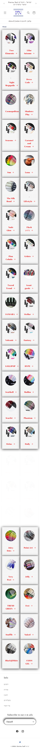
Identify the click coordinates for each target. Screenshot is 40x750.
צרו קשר (7, 705)
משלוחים (7, 700)
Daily (27, 444)
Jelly (27, 576)
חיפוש (6, 684)
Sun (9, 172)
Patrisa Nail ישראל (23, 746)
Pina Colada (9, 258)
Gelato (27, 256)
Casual (27, 472)
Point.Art (28, 547)
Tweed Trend (10, 287)
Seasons (9, 140)
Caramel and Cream (28, 143)
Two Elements (9, 52)
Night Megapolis (10, 84)
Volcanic (9, 340)
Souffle (9, 634)
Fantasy (27, 340)
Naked (27, 634)
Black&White (11, 660)
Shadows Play (29, 113)
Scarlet (9, 418)
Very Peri (10, 578)
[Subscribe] (33, 722)
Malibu (27, 392)
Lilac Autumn (28, 52)
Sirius (9, 444)
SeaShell (9, 392)
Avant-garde (28, 287)
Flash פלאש (28, 229)
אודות (6, 689)
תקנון (6, 695)
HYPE (27, 366)
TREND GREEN (10, 607)
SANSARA (10, 314)
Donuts (9, 472)
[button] (5, 13)
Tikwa (9, 498)
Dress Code (28, 81)
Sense (27, 524)
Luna (27, 172)
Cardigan (28, 498)
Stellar (27, 314)
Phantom (28, 418)
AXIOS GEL (29, 662)
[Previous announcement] (4, 3)
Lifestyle (28, 201)
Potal (9, 524)
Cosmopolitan (12, 111)
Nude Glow (10, 229)
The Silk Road (11, 200)
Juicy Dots (10, 549)
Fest (28, 605)
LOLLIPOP (10, 366)
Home (5, 27)
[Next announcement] (36, 3)
